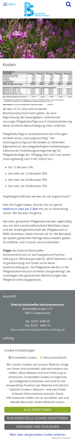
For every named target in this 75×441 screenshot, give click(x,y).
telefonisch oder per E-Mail (20, 209)
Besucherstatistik (55, 357)
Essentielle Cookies (24, 357)
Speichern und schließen (37, 427)
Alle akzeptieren (37, 410)
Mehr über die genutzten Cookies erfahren (37, 434)
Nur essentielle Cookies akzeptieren (37, 418)
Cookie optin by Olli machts (61, 438)
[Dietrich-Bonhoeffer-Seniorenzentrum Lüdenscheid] (37, 9)
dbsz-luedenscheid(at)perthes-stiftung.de (37, 330)
